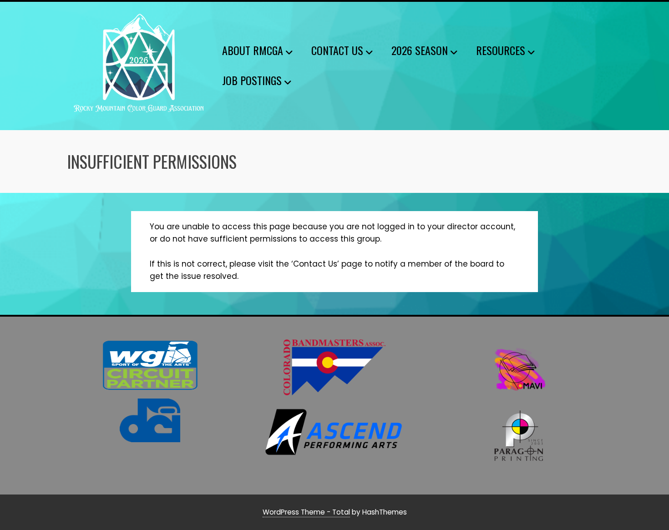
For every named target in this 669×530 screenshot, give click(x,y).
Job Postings (252, 80)
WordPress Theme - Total (306, 512)
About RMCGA (252, 50)
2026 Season (419, 50)
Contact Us (337, 50)
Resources (500, 50)
